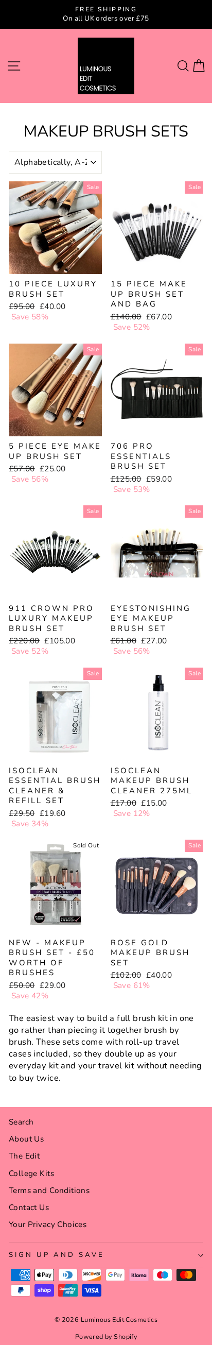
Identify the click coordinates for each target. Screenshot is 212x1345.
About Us (26, 1139)
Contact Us (29, 1207)
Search (21, 1122)
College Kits (31, 1173)
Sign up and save (56, 1254)
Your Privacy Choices (47, 1224)
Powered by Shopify (106, 1336)
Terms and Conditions (49, 1190)
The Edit (24, 1156)
